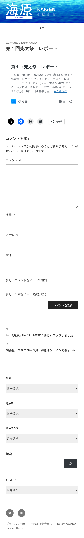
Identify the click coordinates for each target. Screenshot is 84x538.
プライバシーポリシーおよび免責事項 (29, 523)
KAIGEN (46, 9)
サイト (10, 255)
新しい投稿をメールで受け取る (26, 294)
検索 (9, 454)
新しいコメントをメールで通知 (26, 280)
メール (12, 234)
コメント (13, 160)
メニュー (44, 28)
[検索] (70, 463)
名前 (10, 214)
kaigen (33, 43)
